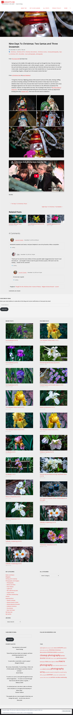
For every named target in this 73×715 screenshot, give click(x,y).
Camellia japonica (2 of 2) (53, 224)
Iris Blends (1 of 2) (10, 474)
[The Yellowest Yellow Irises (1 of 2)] (19, 420)
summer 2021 (56, 674)
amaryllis (49, 647)
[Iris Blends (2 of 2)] (19, 442)
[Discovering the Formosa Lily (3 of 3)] (53, 353)
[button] (22, 103)
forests (55, 658)
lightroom (54, 661)
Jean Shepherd (26, 75)
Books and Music (10, 575)
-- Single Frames (10, 592)
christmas (13, 52)
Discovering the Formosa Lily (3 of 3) (49, 362)
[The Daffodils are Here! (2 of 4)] (36, 218)
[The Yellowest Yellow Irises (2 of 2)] (19, 398)
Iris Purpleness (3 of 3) (12, 340)
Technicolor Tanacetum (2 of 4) (48, 545)
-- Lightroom (9, 588)
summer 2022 (62, 675)
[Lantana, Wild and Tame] (17, 218)
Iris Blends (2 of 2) (10, 452)
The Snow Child (16, 58)
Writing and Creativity (11, 578)
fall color (48, 658)
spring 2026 (44, 674)
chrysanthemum (60, 652)
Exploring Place (10, 598)
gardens (64, 658)
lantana (49, 661)
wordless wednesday (61, 677)
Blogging (8, 577)
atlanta (55, 647)
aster (52, 647)
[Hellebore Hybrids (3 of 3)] (53, 442)
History (7, 596)
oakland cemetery (46, 669)
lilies (57, 661)
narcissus (58, 665)
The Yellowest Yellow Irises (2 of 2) (15, 407)
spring (42, 672)
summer (50, 675)
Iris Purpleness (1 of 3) (12, 385)
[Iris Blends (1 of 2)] (19, 465)
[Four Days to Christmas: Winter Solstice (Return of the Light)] (53, 489)
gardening (59, 658)
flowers (52, 658)
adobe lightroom (43, 647)
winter (53, 677)
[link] (70, 8)
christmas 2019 (21, 52)
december (21, 54)
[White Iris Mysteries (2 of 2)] (19, 487)
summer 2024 (42, 677)
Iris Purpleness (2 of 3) (12, 362)
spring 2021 (52, 672)
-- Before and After (10, 584)
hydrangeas (42, 661)
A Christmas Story (16, 75)
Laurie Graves (19, 240)
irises (46, 661)
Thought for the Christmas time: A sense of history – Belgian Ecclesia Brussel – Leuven (37, 286)
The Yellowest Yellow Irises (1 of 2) (15, 429)
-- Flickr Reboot (9, 586)
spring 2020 (47, 672)
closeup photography (53, 52)
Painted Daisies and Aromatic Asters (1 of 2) (51, 385)
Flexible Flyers (24, 91)
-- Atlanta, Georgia (10, 600)
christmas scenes (42, 52)
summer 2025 (48, 677)
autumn (60, 648)
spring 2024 (61, 672)
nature (61, 665)
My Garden (8, 614)
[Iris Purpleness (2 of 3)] (19, 353)
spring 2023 (56, 672)
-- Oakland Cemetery (11, 606)
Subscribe (4, 309)
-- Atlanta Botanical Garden (13, 604)
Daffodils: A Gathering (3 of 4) (13, 563)
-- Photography (9, 582)
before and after (45, 650)
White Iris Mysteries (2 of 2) (13, 496)
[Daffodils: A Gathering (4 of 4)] (19, 532)
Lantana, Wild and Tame (15, 224)
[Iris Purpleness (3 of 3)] (19, 331)
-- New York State (10, 610)
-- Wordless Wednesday (12, 594)
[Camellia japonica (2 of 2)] (55, 218)
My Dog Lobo (9, 612)
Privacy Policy (30, 712)
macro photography (30, 54)
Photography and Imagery (12, 581)
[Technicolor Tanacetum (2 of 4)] (53, 535)
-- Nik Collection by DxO (12, 590)
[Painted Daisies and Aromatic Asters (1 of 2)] (53, 375)
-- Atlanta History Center (12, 602)
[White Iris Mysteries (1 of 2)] (19, 509)
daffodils (63, 655)
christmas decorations (31, 52)
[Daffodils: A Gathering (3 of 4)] (19, 554)
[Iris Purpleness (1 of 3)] (19, 375)
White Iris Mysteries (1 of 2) (13, 519)
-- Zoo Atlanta (9, 608)
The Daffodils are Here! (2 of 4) (36, 224)
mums (54, 665)
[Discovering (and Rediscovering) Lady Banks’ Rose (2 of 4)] (53, 465)
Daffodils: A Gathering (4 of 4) (13, 541)
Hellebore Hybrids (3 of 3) (47, 452)
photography (39, 54)
